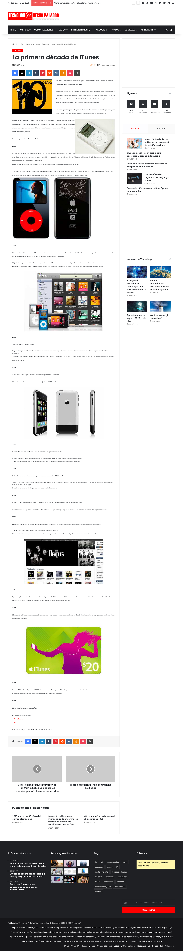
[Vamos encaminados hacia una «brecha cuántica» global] (160, 272)
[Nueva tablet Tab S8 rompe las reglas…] (83, 879)
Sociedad (130, 29)
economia (99, 867)
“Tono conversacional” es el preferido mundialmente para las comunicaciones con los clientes (96, 3)
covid (125, 862)
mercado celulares (119, 872)
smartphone (108, 882)
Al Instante (147, 29)
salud (97, 882)
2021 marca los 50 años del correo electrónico (26, 817)
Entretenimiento (80, 29)
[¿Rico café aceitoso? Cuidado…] (57, 863)
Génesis (45, 44)
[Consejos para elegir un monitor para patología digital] (57, 871)
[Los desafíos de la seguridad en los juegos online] (134, 178)
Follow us (142, 853)
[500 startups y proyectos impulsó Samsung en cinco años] (70, 879)
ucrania (98, 891)
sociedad (120, 882)
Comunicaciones (43, 29)
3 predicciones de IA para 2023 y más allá (137, 318)
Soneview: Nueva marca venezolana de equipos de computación (147, 165)
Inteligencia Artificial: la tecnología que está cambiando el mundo (137, 286)
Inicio (13, 29)
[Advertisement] (120, 15)
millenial (98, 877)
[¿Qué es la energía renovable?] (160, 306)
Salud (115, 29)
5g (96, 862)
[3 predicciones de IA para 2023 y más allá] (137, 306)
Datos (62, 29)
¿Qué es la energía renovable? (159, 317)
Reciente (161, 128)
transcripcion (120, 886)
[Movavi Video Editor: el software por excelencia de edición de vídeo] (134, 143)
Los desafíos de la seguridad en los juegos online (157, 177)
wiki (15, 722)
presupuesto (123, 877)
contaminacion (113, 862)
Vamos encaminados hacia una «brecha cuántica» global (159, 285)
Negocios (101, 29)
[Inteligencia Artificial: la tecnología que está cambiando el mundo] (137, 272)
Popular (135, 128)
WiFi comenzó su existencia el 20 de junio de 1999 (99, 817)
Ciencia (24, 29)
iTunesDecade (18, 719)
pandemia (110, 877)
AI (102, 862)
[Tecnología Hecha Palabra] (34, 16)
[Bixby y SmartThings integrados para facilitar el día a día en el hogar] (70, 871)
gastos (109, 867)
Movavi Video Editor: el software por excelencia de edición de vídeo (157, 142)
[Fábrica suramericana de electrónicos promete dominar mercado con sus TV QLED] (57, 879)
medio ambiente (101, 872)
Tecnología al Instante (30, 44)
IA (117, 867)
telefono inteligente (103, 886)
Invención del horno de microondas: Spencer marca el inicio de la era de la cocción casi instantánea (63, 820)
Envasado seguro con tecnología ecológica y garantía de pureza (144, 154)
